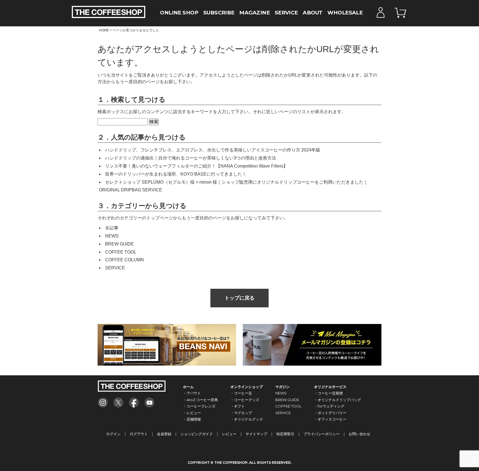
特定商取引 (285, 434)
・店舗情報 (192, 419)
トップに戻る (239, 298)
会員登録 (164, 434)
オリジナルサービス (330, 386)
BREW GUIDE (119, 244)
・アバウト (192, 393)
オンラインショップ (246, 386)
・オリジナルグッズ (246, 419)
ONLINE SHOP (179, 12)
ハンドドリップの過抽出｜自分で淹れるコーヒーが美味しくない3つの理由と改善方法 (190, 158)
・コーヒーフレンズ (199, 406)
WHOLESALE (345, 12)
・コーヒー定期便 (328, 393)
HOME (104, 30)
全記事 (111, 228)
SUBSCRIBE (219, 12)
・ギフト (237, 406)
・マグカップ (241, 413)
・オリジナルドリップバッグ (337, 399)
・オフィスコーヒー (330, 419)
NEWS (112, 236)
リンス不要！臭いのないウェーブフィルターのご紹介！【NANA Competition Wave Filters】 (196, 166)
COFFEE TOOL (120, 252)
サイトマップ (256, 434)
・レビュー (192, 413)
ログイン (113, 434)
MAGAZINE (254, 12)
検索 (153, 121)
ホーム (188, 386)
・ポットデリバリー (330, 413)
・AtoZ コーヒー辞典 (200, 399)
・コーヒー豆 (241, 393)
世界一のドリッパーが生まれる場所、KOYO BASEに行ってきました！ (175, 174)
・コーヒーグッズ (244, 399)
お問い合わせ (359, 434)
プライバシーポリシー (322, 434)
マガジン (282, 386)
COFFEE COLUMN (124, 259)
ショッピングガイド (196, 434)
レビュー (229, 434)
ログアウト (139, 434)
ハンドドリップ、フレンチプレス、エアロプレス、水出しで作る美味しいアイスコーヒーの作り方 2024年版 (212, 150)
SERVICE (286, 12)
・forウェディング (329, 406)
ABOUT (312, 12)
